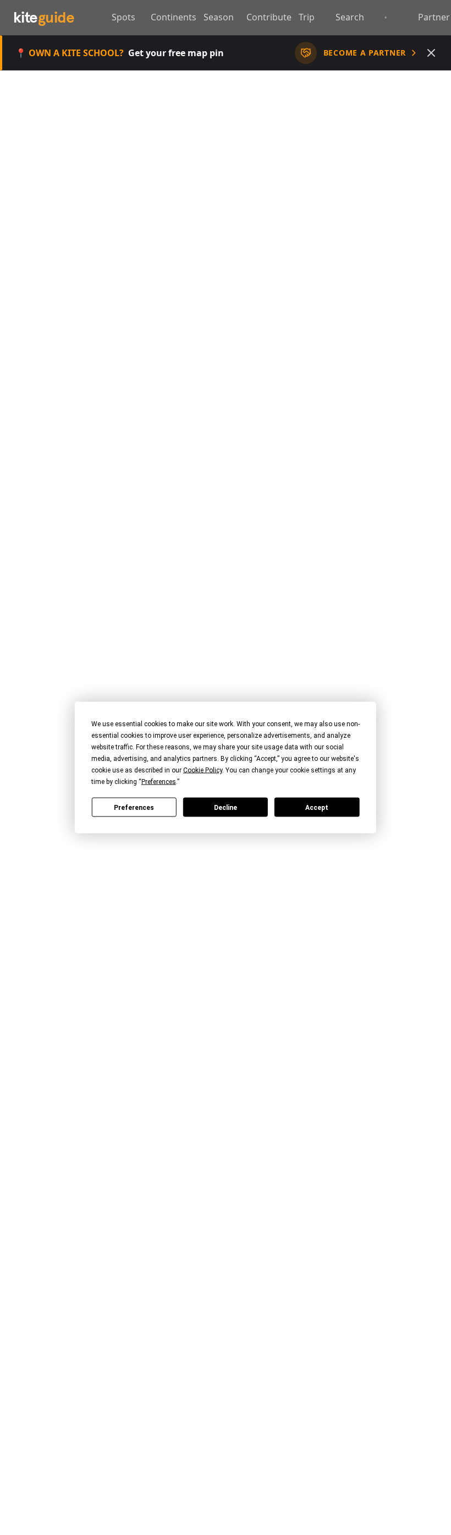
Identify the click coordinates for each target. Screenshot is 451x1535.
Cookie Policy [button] (202, 770)
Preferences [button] (158, 782)
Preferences (134, 807)
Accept (316, 807)
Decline (225, 807)
